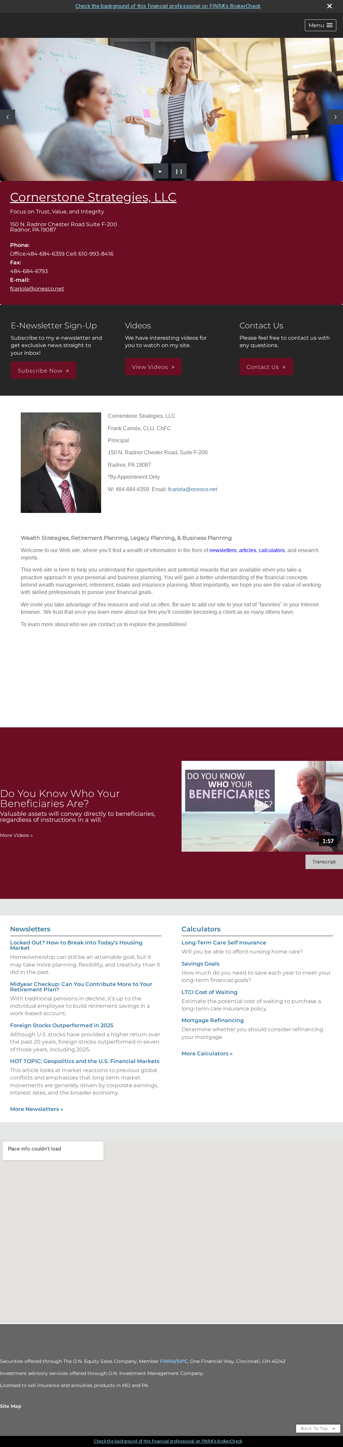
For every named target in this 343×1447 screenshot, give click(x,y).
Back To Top (315, 1428)
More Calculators (207, 1053)
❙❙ (179, 171)
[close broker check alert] (329, 6)
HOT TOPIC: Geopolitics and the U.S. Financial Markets (84, 1061)
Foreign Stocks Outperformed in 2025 (61, 1025)
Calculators (201, 929)
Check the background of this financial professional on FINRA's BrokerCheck (168, 6)
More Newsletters (36, 1109)
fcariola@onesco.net (37, 288)
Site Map (10, 1406)
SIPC (182, 1361)
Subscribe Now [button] (40, 371)
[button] (320, 25)
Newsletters (30, 929)
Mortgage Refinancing (213, 1020)
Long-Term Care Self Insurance (224, 942)
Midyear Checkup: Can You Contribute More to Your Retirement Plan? (81, 987)
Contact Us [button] (263, 367)
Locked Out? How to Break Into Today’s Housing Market (76, 945)
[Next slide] (335, 117)
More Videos (16, 835)
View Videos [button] (150, 367)
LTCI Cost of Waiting (209, 992)
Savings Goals (200, 964)
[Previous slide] (7, 117)
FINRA (167, 1361)
